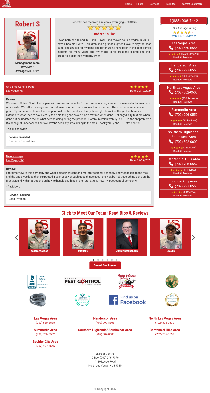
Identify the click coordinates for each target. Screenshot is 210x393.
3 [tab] (102, 260)
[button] (183, 55)
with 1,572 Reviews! (184, 36)
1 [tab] (93, 260)
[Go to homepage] (6, 3)
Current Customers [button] (192, 3)
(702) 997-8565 (186, 70)
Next (193, 238)
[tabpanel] (39, 237)
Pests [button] (140, 3)
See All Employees (105, 265)
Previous (16, 238)
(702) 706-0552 (186, 115)
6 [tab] (116, 260)
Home (128, 3)
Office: (105, 357)
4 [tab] (107, 260)
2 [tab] (98, 260)
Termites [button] (171, 3)
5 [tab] (111, 260)
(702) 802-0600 (186, 92)
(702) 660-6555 (186, 48)
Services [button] (155, 3)
